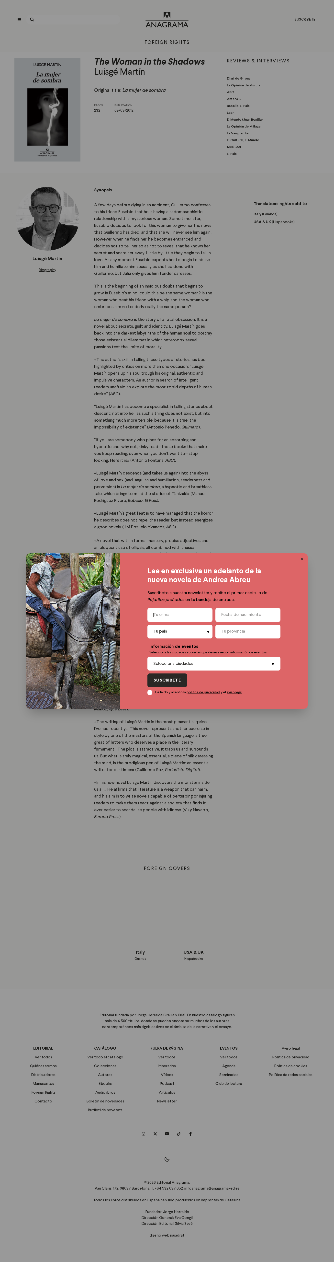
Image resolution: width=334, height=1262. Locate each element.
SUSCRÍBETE (167, 680)
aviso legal (234, 692)
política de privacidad (203, 692)
